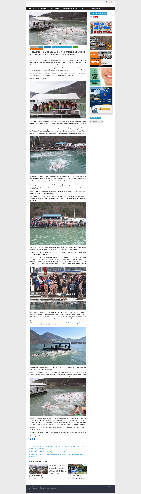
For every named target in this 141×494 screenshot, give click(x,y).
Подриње (75, 47)
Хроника (57, 8)
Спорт (81, 8)
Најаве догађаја (55, 47)
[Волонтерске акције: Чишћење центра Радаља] (38, 465)
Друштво (50, 8)
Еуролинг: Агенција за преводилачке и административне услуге (77, 476)
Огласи (87, 8)
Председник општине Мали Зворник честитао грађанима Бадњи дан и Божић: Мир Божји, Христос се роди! (56, 447)
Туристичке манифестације (70, 8)
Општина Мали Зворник (66, 47)
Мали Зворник (42, 8)
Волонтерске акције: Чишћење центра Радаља (37, 476)
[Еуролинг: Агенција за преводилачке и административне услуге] (77, 465)
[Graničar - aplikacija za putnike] (101, 100)
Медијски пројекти (96, 8)
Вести (34, 8)
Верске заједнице (34, 47)
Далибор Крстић (43, 57)
